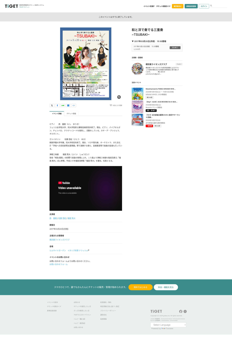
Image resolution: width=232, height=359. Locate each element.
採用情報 (103, 319)
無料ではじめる (140, 287)
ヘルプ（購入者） (80, 319)
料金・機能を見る (166, 287)
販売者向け (178, 6)
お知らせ (77, 302)
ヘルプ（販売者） (80, 323)
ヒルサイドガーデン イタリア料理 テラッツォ (69, 250)
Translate (169, 328)
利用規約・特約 (105, 302)
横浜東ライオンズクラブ (59, 240)
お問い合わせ (78, 327)
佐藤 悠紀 (62, 218)
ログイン (204, 6)
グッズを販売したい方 (81, 311)
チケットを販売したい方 (82, 306)
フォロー (179, 64)
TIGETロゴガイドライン (82, 315)
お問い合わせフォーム (59, 264)
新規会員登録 (191, 6)
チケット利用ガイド (163, 6)
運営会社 (103, 315)
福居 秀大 (71, 218)
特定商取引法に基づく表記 (109, 306)
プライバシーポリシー (108, 311)
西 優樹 (53, 218)
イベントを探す (149, 6)
